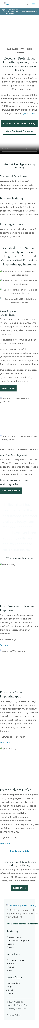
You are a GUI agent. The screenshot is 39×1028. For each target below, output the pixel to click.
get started (29, 113)
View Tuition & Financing (19, 131)
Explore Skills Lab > (28, 11)
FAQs (9, 986)
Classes (10, 947)
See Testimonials (19, 851)
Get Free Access (11, 490)
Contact (10, 993)
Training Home (14, 937)
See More (5, 645)
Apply (9, 970)
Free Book (11, 967)
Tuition (10, 944)
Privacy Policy (13, 1015)
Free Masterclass (15, 960)
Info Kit (10, 963)
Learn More (8, 388)
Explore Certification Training (19, 123)
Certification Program (17, 940)
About (9, 990)
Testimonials (13, 983)
